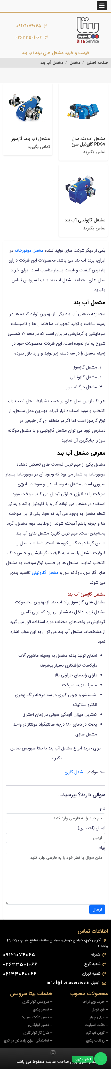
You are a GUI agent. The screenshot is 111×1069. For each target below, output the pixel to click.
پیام (102, 847)
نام (102, 808)
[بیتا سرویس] (88, 30)
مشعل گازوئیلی (45, 572)
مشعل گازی (75, 772)
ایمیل (100, 828)
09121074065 (28, 26)
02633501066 (28, 37)
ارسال (97, 909)
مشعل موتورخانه (29, 250)
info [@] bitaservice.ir (68, 983)
